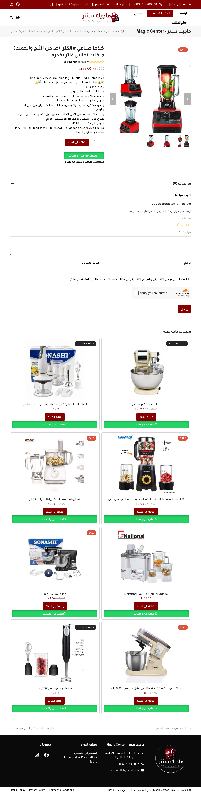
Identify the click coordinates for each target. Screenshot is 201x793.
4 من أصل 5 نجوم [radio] (178, 224)
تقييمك (186, 218)
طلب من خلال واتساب (82, 155)
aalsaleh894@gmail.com (124, 770)
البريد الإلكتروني (90, 262)
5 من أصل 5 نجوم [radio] (174, 224)
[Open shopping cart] (17, 17)
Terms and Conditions (61, 789)
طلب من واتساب (144, 424)
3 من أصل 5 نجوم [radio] (182, 224)
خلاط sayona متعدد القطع (173, 729)
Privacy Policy (37, 789)
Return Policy (17, 789)
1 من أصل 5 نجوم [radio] (189, 224)
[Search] (11, 17)
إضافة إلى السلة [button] (146, 511)
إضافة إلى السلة (77, 142)
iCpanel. (110, 789)
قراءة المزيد (146, 416)
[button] (84, 155)
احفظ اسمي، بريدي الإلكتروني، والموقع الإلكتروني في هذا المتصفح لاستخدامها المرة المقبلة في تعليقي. (127, 279)
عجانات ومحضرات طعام (79, 161)
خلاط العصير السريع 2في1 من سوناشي (36, 729)
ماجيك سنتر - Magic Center (168, 789)
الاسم (187, 262)
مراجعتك (185, 232)
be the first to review (77, 61)
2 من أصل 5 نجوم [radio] (185, 224)
